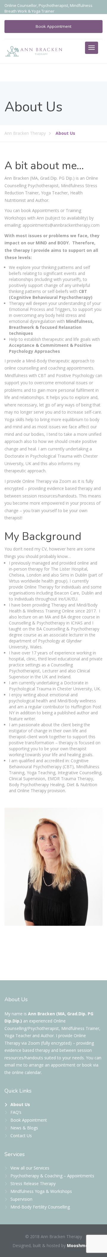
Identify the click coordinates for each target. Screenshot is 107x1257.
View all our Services (29, 1168)
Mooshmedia (81, 1245)
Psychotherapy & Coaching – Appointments (52, 1176)
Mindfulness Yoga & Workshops (41, 1191)
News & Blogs (24, 1128)
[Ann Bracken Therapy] (33, 51)
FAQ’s (15, 1112)
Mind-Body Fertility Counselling (40, 1207)
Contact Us (21, 1135)
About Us (20, 1104)
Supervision (21, 1199)
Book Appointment (53, 26)
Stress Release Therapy (33, 1183)
